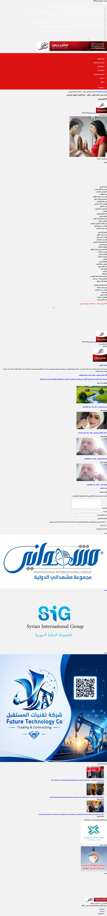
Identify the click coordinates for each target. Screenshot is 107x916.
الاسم (105, 512)
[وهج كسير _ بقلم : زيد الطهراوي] (91, 481)
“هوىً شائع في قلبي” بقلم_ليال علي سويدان (92, 433)
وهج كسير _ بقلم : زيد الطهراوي (97, 484)
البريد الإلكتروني (102, 515)
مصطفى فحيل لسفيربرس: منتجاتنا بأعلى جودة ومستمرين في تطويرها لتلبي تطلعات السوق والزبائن (77, 20)
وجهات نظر (100, 66)
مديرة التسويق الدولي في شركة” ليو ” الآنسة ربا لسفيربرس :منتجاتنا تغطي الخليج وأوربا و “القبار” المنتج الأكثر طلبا (73, 13)
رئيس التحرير (92, 113)
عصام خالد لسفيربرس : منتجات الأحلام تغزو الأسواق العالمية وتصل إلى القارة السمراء (81, 9)
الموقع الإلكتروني (102, 519)
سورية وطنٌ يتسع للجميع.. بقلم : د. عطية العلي (91, 18)
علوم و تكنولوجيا (99, 74)
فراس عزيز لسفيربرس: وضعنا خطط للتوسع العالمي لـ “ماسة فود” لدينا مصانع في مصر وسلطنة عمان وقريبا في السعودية (71, 27)
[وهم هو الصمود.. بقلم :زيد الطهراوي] (91, 455)
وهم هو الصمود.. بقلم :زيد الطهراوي (95, 458)
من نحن (102, 78)
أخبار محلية (100, 59)
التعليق (104, 508)
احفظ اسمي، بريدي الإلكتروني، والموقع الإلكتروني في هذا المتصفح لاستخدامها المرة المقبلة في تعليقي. (77, 522)
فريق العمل (101, 914)
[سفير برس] (72, 51)
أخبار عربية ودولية (98, 63)
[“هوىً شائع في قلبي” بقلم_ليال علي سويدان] (91, 429)
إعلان (105, 590)
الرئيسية (104, 92)
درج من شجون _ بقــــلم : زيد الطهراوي (95, 407)
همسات (100, 92)
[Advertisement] (95, 173)
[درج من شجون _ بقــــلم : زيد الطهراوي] (91, 403)
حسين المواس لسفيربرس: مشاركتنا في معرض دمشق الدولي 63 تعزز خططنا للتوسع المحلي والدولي (77, 7)
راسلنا (102, 82)
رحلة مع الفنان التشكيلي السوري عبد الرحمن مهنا (90, 24)
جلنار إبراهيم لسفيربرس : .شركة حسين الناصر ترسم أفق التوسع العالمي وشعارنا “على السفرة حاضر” (77, 16)
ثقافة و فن (101, 70)
